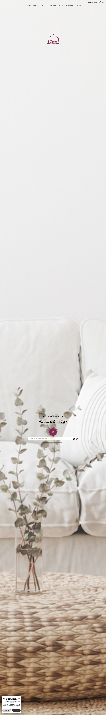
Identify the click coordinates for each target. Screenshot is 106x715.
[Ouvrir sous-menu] (39, 5)
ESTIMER (61, 5)
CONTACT (78, 5)
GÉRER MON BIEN (69, 5)
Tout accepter (16, 710)
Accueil (29, 5)
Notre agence (52, 5)
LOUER (43, 5)
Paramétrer (6, 710)
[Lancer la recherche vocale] (53, 432)
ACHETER (35, 5)
